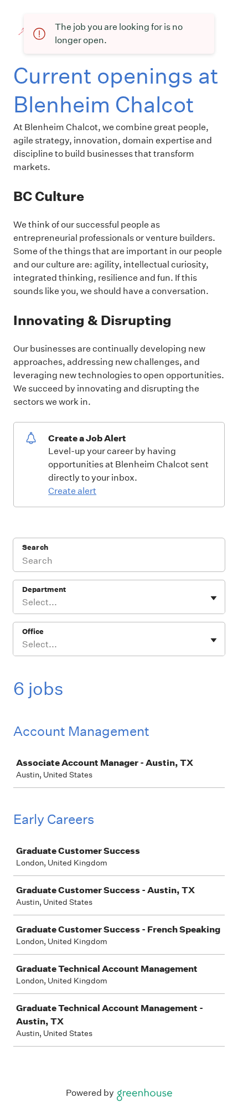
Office (33, 631)
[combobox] (23, 602)
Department (44, 589)
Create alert (72, 491)
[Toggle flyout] (213, 598)
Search (35, 547)
